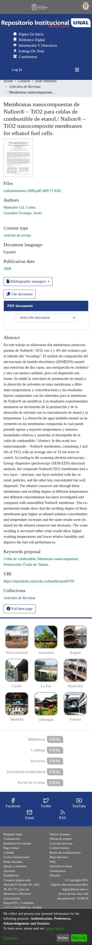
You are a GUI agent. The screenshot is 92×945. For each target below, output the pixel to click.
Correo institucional (16, 857)
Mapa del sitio (59, 857)
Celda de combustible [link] (20, 559)
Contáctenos (58, 871)
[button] (46, 23)
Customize (10, 938)
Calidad (9, 852)
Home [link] (8, 81)
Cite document (21, 294)
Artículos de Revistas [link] (25, 87)
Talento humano (60, 834)
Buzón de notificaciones (65, 852)
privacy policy (54, 928)
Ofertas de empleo (61, 838)
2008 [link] (7, 269)
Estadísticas (11, 875)
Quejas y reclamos (15, 866)
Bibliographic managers (28, 281)
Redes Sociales (13, 861)
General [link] (24, 81)
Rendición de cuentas (17, 843)
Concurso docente (61, 843)
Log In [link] (17, 70)
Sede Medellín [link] (46, 81)
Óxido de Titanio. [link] (36, 564)
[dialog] (46, 927)
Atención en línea (61, 866)
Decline (63, 938)
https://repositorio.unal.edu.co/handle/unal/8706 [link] (39, 581)
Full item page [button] (21, 609)
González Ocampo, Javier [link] (23, 213)
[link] (32, 191)
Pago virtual (11, 848)
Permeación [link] (12, 564)
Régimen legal (13, 834)
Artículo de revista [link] (17, 235)
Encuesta (9, 871)
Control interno (59, 848)
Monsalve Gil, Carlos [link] (19, 207)
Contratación (12, 838)
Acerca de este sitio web (73, 893)
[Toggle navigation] (77, 69)
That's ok (79, 938)
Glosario (55, 875)
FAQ (52, 861)
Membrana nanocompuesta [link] (58, 559)
